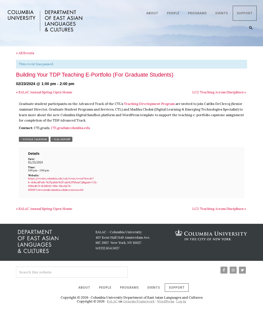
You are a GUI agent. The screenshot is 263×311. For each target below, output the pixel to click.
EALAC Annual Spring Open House (44, 92)
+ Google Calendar (34, 139)
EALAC (112, 301)
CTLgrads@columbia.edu (70, 128)
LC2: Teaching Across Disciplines (219, 92)
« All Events (25, 53)
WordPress (165, 301)
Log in (181, 301)
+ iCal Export (61, 139)
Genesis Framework (139, 301)
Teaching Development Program (149, 104)
